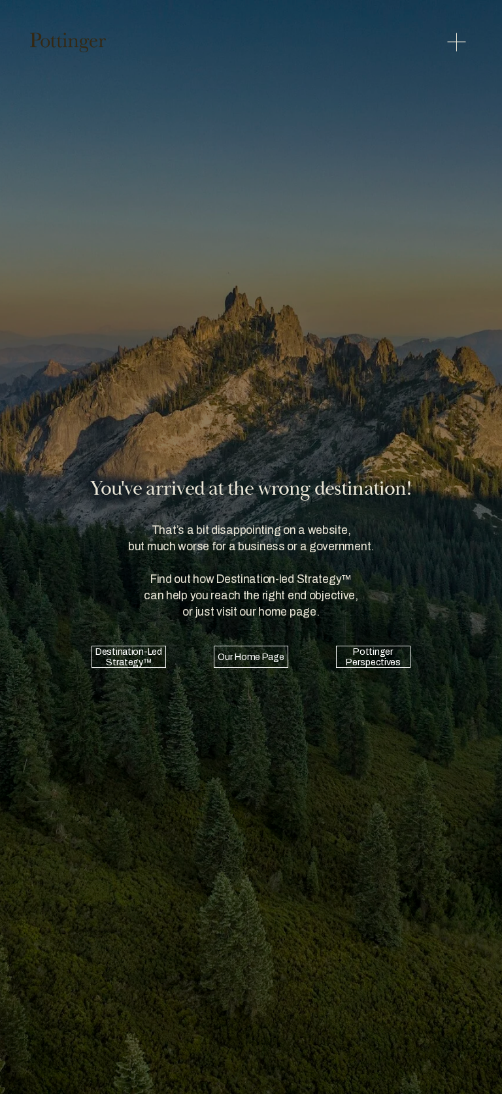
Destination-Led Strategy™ (128, 656)
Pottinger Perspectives (373, 656)
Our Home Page (251, 657)
